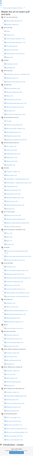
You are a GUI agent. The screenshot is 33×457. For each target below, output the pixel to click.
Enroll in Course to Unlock (16, 452)
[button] (1, 1)
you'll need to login (22, 450)
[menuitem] (1, 3)
